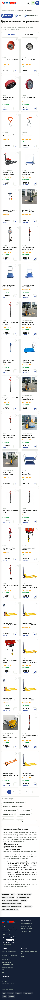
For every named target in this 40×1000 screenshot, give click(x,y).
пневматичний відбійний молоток (11, 906)
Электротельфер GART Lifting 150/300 (10, 211)
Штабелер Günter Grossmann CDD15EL (28, 398)
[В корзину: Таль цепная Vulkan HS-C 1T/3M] (15, 409)
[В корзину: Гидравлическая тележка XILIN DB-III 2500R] (35, 709)
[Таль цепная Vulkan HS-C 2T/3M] (30, 497)
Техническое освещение (29, 822)
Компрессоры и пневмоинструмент (13, 806)
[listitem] (7, 16)
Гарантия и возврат (26, 926)
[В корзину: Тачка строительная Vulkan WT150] (35, 183)
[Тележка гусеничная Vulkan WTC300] (30, 460)
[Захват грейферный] (30, 122)
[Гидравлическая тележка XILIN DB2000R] (30, 647)
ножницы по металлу (8, 894)
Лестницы (20, 818)
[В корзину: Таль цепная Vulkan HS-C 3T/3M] (15, 597)
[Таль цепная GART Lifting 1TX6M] (10, 347)
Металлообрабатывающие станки (9, 956)
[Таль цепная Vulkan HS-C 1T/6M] (10, 497)
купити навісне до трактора (10, 900)
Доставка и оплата (26, 923)
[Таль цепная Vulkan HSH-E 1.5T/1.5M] (10, 422)
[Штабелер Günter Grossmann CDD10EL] (30, 309)
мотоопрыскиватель (23, 897)
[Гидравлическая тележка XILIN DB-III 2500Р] (10, 685)
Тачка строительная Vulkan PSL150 (9, 286)
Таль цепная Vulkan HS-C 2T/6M (29, 736)
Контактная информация (28, 954)
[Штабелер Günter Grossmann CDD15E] (10, 460)
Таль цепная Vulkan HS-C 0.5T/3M (10, 323)
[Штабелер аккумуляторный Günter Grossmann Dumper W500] (10, 722)
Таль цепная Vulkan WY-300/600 (29, 549)
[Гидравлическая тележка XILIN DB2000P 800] (30, 610)
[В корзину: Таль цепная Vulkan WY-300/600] (35, 559)
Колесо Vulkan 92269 (28, 97)
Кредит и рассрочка (26, 928)
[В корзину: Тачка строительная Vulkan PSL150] (15, 296)
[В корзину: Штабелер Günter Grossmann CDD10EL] (35, 334)
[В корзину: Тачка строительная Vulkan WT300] (35, 296)
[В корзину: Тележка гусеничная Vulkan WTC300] (35, 484)
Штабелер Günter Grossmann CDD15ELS (28, 436)
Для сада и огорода (7, 967)
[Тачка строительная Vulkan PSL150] (10, 272)
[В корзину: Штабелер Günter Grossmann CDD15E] (15, 484)
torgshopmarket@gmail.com (29, 951)
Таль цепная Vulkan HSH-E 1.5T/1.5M (9, 436)
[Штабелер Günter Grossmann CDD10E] (30, 197)
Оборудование (10, 10)
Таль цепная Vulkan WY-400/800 (10, 661)
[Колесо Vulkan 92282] (30, 47)
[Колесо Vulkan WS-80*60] (10, 47)
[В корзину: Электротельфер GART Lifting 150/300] (15, 221)
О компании (5, 979)
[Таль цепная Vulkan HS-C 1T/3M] (10, 384)
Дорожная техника (8, 818)
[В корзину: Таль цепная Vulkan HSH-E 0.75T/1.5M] (35, 259)
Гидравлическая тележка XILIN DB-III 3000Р (28, 774)
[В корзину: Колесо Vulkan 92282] (35, 71)
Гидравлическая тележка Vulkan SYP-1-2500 (10, 774)
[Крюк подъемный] (10, 122)
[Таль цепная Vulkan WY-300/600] (30, 535)
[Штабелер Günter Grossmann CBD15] (10, 159)
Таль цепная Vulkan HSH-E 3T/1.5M (9, 549)
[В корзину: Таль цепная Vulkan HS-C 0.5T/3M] (15, 334)
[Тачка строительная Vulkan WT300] (30, 272)
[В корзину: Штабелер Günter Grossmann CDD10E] (35, 221)
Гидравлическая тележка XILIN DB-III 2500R (28, 699)
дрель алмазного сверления (10, 909)
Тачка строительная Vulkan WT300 (28, 286)
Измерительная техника (9, 810)
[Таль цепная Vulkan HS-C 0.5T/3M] (10, 309)
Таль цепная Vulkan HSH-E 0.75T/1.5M (28, 248)
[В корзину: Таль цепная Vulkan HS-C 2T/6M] (35, 747)
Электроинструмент (7, 964)
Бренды (4, 969)
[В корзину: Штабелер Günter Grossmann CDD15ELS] (35, 446)
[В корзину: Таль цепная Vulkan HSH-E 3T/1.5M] (15, 559)
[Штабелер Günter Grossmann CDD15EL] (30, 384)
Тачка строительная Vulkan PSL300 (28, 361)
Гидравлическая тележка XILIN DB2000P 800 (29, 624)
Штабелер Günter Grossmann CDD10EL (28, 323)
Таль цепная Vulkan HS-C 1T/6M (10, 511)
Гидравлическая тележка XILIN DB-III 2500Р (9, 699)
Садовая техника (6, 959)
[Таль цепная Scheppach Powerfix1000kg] (10, 234)
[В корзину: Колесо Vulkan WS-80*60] (15, 71)
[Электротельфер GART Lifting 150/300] (10, 197)
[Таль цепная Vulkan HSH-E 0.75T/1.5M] (30, 234)
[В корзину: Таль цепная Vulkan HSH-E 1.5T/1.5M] (15, 446)
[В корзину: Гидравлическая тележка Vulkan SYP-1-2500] (15, 784)
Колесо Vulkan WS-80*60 (10, 60)
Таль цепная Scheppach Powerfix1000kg (10, 248)
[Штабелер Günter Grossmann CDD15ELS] (30, 422)
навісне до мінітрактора (24, 894)
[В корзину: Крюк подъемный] (15, 146)
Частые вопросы (26, 931)
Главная (3, 10)
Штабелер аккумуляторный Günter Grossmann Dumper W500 (10, 736)
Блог (3, 972)
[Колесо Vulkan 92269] (30, 84)
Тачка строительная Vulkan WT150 (28, 173)
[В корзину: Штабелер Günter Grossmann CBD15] (15, 183)
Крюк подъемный (8, 135)
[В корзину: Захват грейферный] (35, 146)
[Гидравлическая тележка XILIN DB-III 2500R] (30, 685)
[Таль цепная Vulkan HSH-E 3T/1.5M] (10, 535)
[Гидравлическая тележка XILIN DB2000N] (30, 572)
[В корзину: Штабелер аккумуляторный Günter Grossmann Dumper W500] (15, 747)
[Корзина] (33, 3)
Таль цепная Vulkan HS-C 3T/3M (10, 586)
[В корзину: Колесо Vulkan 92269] (35, 108)
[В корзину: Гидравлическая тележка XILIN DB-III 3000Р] (35, 784)
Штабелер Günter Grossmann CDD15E (8, 473)
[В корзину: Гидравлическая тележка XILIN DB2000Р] (15, 634)
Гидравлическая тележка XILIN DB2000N (29, 586)
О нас (22, 956)
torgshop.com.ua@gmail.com (9, 937)
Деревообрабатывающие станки (9, 952)
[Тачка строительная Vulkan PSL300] (30, 347)
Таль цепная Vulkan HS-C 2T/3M (29, 511)
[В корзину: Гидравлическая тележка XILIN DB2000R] (35, 672)
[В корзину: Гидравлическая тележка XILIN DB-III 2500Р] (15, 709)
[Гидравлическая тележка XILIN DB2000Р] (10, 610)
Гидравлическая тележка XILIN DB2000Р (10, 624)
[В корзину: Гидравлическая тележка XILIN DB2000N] (35, 597)
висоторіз (24, 900)
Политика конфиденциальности (8, 982)
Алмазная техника (8, 814)
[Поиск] (28, 3)
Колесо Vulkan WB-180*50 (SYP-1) (8, 98)
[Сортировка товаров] (30, 34)
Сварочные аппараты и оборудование (13, 802)
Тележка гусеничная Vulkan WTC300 (28, 473)
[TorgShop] (13, 3)
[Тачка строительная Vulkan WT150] (30, 159)
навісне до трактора (8, 897)
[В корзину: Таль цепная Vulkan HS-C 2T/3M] (35, 521)
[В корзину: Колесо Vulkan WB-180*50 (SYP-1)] (15, 108)
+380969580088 (8, 942)
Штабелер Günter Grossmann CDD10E (28, 211)
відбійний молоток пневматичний (11, 903)
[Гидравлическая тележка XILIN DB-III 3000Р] (30, 760)
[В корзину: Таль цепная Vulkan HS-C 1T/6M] (15, 521)
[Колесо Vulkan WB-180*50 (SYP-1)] (10, 84)
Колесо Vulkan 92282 (28, 60)
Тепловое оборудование (23, 814)
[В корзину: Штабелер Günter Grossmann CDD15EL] (35, 409)
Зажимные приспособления (10, 822)
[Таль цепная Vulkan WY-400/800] (10, 647)
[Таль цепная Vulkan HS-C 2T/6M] (30, 722)
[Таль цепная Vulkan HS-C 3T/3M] (10, 572)
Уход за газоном (6, 962)
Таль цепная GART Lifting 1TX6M (8, 361)
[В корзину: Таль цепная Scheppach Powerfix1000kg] (15, 259)
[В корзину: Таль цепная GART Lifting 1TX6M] (15, 371)
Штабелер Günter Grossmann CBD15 (8, 173)
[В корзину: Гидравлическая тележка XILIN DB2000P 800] (35, 634)
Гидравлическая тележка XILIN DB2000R (29, 661)
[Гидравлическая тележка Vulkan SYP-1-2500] (10, 760)
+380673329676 (8, 940)
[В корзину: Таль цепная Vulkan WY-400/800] (15, 672)
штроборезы (27, 906)
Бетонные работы (25, 810)
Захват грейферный (28, 135)
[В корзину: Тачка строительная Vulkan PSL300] (35, 371)
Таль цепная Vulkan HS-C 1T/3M (10, 398)
